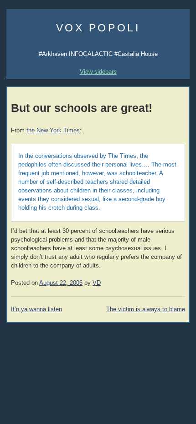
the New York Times (53, 130)
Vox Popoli (98, 28)
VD (97, 283)
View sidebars (98, 71)
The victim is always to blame (145, 309)
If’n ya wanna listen (36, 309)
